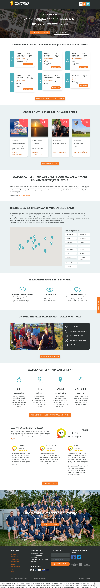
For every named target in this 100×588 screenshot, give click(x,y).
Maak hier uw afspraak (50, 356)
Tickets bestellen (98, 305)
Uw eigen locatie (82, 258)
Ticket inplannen (61, 33)
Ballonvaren (14, 556)
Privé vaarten (15, 559)
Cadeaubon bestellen (40, 33)
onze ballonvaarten (25, 195)
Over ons (13, 554)
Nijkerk (82, 250)
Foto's (13, 569)
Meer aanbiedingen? (50, 163)
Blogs (12, 571)
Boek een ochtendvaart (37, 153)
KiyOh (13, 439)
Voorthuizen (83, 263)
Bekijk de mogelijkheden (17, 153)
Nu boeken (28, 64)
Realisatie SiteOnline (84, 578)
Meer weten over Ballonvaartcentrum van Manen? (50, 415)
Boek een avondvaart (60, 152)
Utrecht (68, 257)
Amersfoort (69, 234)
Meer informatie (93, 587)
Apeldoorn (83, 234)
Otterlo (68, 253)
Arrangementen (15, 566)
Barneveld (83, 238)
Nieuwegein (70, 250)
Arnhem (68, 238)
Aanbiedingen (15, 561)
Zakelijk (13, 564)
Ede (67, 246)
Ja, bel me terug (60, 564)
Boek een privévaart (80, 152)
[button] (27, 241)
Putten (82, 253)
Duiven (82, 242)
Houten (82, 246)
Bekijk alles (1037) (50, 483)
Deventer (69, 242)
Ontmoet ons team (50, 524)
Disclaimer (43, 578)
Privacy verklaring (34, 578)
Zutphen (68, 266)
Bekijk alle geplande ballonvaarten (50, 99)
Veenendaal (69, 263)
